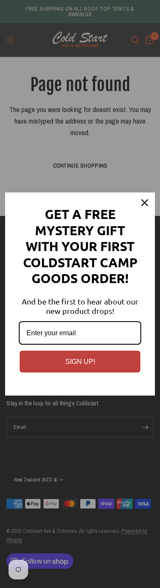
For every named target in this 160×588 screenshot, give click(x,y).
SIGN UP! (80, 361)
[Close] (144, 202)
